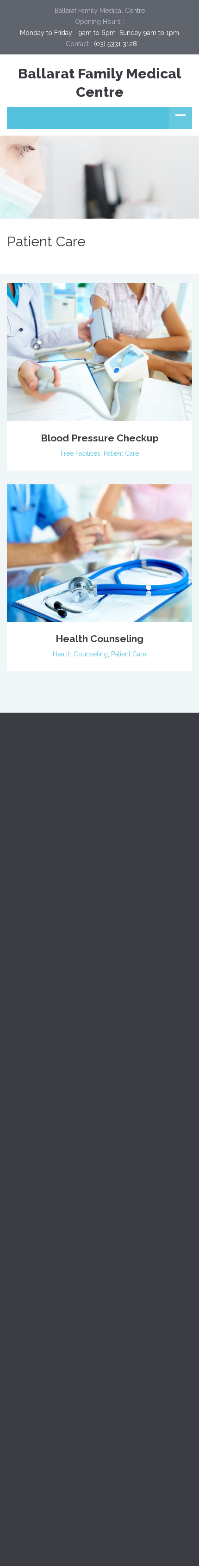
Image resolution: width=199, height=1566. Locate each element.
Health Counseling (99, 638)
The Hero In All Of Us (38, 1375)
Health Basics (27, 1126)
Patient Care (121, 453)
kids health (29, 1499)
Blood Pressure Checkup (100, 438)
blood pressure (79, 1436)
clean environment (99, 1457)
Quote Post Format (35, 1312)
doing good (163, 1457)
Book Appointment (67, 1229)
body (129, 1436)
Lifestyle (19, 1146)
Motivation (22, 1167)
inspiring (150, 1478)
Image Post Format (35, 1292)
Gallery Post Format (37, 1333)
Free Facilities (80, 453)
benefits (25, 1436)
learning (76, 1499)
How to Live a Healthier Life (47, 1354)
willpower (150, 1499)
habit (75, 1478)
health (110, 1478)
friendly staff (31, 1478)
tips (111, 1499)
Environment (25, 1105)
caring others (33, 1457)
